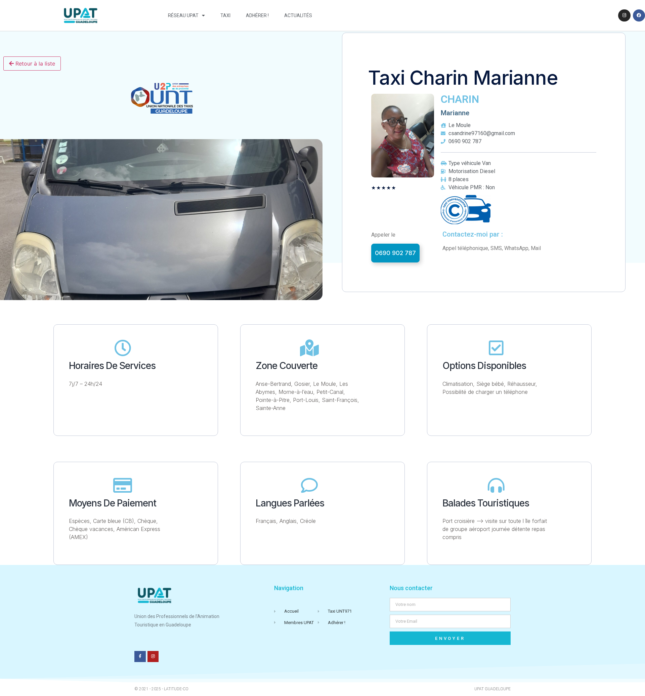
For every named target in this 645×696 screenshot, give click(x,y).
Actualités (298, 15)
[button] (395, 253)
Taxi (225, 15)
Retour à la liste (34, 63)
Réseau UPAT (183, 15)
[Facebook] (639, 15)
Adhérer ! (257, 15)
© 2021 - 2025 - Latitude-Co (161, 689)
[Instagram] (624, 15)
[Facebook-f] (140, 656)
